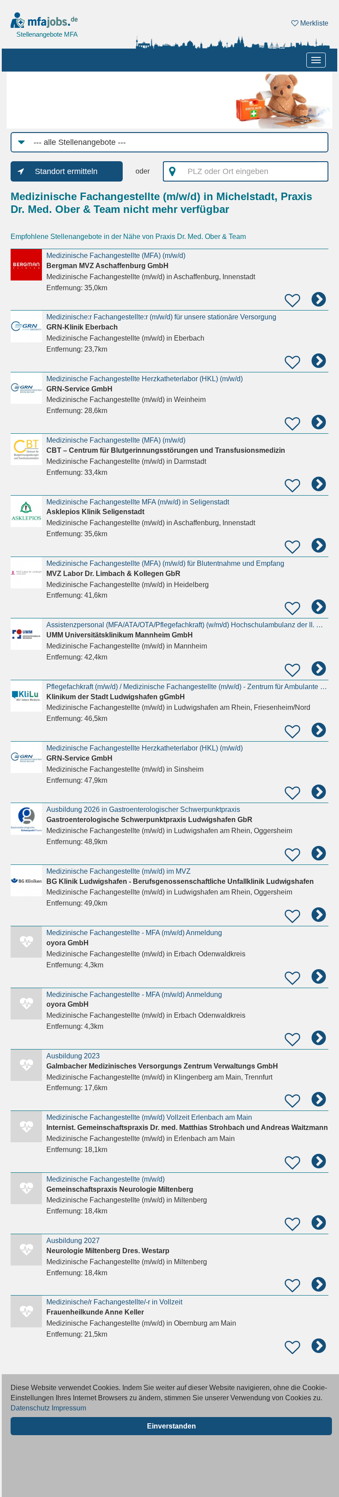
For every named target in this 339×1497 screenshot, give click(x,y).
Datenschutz (30, 1408)
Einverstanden (171, 1426)
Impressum (69, 1408)
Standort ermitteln (66, 171)
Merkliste (313, 23)
